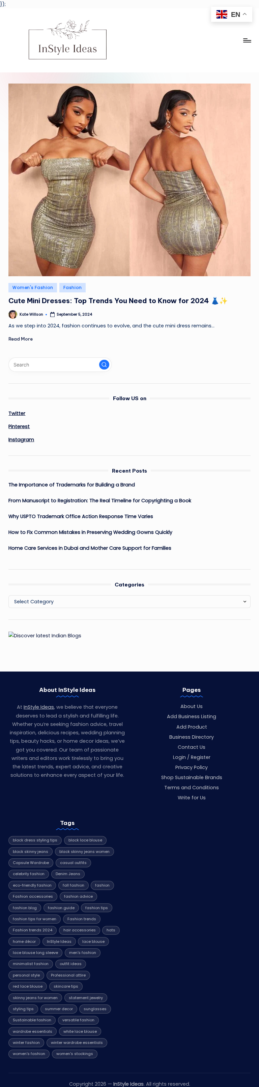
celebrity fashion (29, 873)
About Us (191, 706)
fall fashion (73, 885)
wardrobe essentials (32, 1031)
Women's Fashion (32, 287)
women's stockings (74, 1053)
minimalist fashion (31, 963)
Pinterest (19, 426)
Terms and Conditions (191, 787)
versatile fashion (78, 1020)
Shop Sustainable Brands (191, 777)
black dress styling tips (35, 840)
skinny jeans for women (35, 997)
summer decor (59, 1009)
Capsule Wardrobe (31, 862)
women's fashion (29, 1053)
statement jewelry (86, 997)
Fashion (72, 287)
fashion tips (96, 907)
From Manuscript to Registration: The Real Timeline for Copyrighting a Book (99, 500)
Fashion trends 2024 (32, 930)
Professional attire (68, 975)
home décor (24, 941)
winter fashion (26, 1042)
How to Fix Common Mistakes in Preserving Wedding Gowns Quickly (90, 532)
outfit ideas (71, 963)
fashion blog (25, 907)
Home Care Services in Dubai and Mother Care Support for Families (89, 548)
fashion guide (61, 907)
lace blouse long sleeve (35, 952)
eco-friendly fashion (32, 885)
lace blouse (93, 941)
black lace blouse (85, 840)
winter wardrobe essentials (77, 1042)
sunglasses (95, 1009)
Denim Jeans (68, 873)
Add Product (191, 727)
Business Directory (191, 737)
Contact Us (191, 747)
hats (111, 930)
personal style (26, 975)
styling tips (23, 1009)
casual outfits (73, 862)
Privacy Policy (191, 767)
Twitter (16, 413)
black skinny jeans (30, 851)
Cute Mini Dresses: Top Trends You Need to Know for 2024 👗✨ (118, 300)
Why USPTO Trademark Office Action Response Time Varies (80, 516)
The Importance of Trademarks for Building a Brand (71, 484)
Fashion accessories (33, 896)
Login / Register (191, 757)
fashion (102, 885)
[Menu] (246, 40)
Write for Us (192, 797)
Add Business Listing (191, 716)
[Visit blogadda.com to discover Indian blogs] (44, 635)
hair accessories (79, 930)
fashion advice (78, 896)
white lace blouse (80, 1031)
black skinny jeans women (84, 851)
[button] (104, 365)
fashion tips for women (34, 919)
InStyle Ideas (39, 707)
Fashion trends (81, 919)
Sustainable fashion (32, 1020)
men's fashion (82, 952)
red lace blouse (27, 986)
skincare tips (66, 986)
